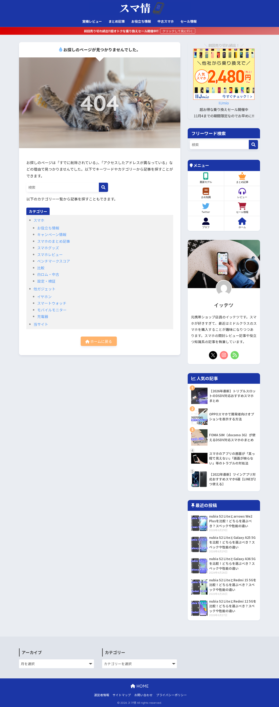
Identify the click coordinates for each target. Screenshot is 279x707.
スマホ (38, 220)
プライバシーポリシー (171, 695)
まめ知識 (206, 197)
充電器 (42, 316)
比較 (41, 267)
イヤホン (44, 296)
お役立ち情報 (141, 21)
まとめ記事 (116, 21)
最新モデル (206, 181)
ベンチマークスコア (53, 261)
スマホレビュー (50, 254)
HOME (142, 686)
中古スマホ (165, 21)
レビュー (242, 197)
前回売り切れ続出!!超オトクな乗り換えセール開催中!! (121, 31)
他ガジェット (44, 288)
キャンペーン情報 (51, 234)
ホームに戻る (100, 341)
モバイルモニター (52, 309)
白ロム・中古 (48, 274)
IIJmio (224, 102)
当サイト (40, 324)
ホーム (242, 227)
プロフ (206, 227)
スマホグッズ (48, 247)
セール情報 (188, 21)
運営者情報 (101, 695)
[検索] (103, 187)
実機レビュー (92, 21)
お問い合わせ (143, 695)
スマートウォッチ (51, 303)
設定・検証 (46, 281)
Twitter (206, 212)
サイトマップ (122, 695)
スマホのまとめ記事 (53, 241)
